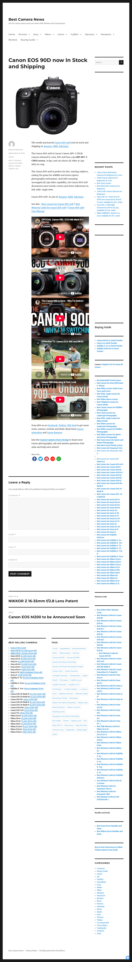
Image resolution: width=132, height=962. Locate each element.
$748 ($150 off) (28, 667)
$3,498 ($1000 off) (26, 661)
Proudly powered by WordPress (52, 951)
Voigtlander (101, 928)
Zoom (54, 734)
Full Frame (56, 689)
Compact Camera (59, 675)
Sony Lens (69, 725)
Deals (85, 675)
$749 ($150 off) (31, 710)
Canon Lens (57, 671)
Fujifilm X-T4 (74, 685)
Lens (54, 694)
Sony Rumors (81, 725)
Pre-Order (56, 721)
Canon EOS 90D (63, 142)
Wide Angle (82, 730)
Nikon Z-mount (73, 707)
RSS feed (71, 425)
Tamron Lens (57, 730)
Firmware (64, 680)
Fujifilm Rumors (59, 685)
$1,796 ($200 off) (29, 716)
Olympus (89, 34)
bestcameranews (16, 150)
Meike (99, 887)
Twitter (62, 425)
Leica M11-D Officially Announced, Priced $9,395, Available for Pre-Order (108, 207)
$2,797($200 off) (28, 724)
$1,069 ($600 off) (37, 705)
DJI (98, 877)
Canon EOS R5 (58, 657)
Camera (17, 160)
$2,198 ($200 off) (28, 659)
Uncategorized (103, 923)
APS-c (11, 160)
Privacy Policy (31, 951)
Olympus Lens (58, 712)
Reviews (13, 40)
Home (12, 34)
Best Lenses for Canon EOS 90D (58, 204)
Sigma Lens (76, 721)
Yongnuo (100, 931)
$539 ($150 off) (29, 729)
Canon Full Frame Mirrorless (64, 662)
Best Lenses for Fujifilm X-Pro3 (110, 556)
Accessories (65, 648)
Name (12, 534)
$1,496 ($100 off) (28, 718)
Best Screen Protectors (104, 847)
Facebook (52, 425)
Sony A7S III (57, 725)
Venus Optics (102, 925)
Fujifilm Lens (75, 680)
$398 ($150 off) (28, 670)
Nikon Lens (83, 703)
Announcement (79, 648)
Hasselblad (101, 882)
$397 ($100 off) (29, 732)
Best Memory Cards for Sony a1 (109, 686)
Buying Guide (28, 40)
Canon (60, 34)
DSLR (11, 166)
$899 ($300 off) (31, 707)
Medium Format (66, 694)
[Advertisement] (109, 114)
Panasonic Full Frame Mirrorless (65, 716)
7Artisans (101, 868)
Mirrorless (73, 698)
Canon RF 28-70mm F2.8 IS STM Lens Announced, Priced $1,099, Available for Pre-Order (109, 199)
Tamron (100, 917)
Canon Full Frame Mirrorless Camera (67, 666)
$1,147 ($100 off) (30, 726)
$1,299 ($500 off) (37, 702)
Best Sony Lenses (104, 183)
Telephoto (70, 730)
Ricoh (99, 901)
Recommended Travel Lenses (109, 380)
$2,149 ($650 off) (38, 697)
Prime (66, 721)
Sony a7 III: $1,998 (18, 648)
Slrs (16, 168)
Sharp (99, 909)
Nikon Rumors (58, 707)
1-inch (54, 648)
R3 (109, 470)
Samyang (100, 906)
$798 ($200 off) (25, 675)
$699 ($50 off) (26, 713)
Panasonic (106, 34)
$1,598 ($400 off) (28, 656)
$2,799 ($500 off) (38, 694)
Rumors (23, 34)
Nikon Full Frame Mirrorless (64, 703)
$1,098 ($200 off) (28, 664)
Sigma (99, 912)
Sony (35, 34)
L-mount (83, 689)
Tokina (100, 920)
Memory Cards (81, 694)
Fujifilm (75, 34)
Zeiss (99, 933)
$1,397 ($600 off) (29, 721)
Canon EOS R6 (73, 657)
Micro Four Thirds (59, 698)
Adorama (63, 146)
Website (13, 560)
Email (12, 547)
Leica (99, 885)
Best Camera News (26, 19)
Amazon (48, 146)
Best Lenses (65, 653)
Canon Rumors (54, 432)
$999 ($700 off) (30, 699)
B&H (55, 146)
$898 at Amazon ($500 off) (31, 672)
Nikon (48, 34)
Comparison (75, 675)
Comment (14, 495)
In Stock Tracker (70, 689)
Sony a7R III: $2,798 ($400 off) (24, 651)
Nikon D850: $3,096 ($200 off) (24, 653)
